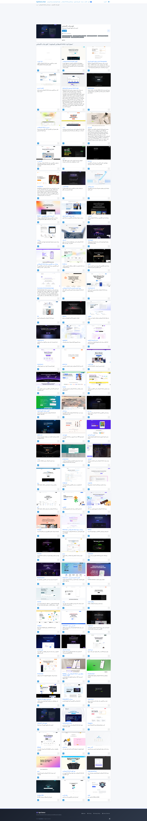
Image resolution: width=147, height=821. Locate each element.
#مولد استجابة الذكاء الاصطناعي (92, 35)
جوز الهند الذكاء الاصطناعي (68, 771)
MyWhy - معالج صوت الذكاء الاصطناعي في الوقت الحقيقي (72, 674)
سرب (38, 459)
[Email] (110, 819)
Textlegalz (90, 240)
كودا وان (90, 127)
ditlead (39, 747)
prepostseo (65, 459)
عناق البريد (65, 795)
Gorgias (39, 529)
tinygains (90, 723)
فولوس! (64, 507)
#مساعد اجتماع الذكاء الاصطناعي (103, 35)
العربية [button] (105, 1)
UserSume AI (91, 288)
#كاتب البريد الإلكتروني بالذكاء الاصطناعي (77, 37)
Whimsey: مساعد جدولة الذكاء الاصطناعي (72, 529)
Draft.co (64, 264)
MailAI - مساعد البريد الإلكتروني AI (45, 216)
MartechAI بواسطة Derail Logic (70, 88)
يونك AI (64, 240)
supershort (91, 699)
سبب (63, 127)
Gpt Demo (41, 812)
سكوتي (89, 316)
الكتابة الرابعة (40, 88)
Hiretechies (40, 674)
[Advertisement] (70, 15)
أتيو (38, 507)
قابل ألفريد (90, 364)
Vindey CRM (40, 795)
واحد (63, 601)
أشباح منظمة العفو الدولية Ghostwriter (97, 61)
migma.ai (90, 625)
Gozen (64, 387)
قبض (63, 158)
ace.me (90, 161)
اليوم (89, 1)
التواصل (90, 459)
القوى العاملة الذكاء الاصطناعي (69, 61)
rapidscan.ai (40, 340)
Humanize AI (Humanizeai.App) (45, 288)
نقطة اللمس (65, 186)
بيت (37, 4)
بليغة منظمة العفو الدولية (68, 216)
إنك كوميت (39, 61)
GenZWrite (40, 186)
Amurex (39, 553)
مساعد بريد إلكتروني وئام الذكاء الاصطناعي (47, 264)
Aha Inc (90, 507)
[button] (109, 2)
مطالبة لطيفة (91, 601)
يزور (64, 30)
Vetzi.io (64, 316)
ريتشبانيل (64, 411)
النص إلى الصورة (77, 1)
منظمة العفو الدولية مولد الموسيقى (53, 1)
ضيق (38, 771)
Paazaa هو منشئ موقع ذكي (44, 699)
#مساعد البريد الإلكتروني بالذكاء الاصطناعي (79, 35)
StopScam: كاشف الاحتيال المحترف (71, 577)
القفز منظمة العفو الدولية (43, 411)
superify (90, 483)
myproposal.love (92, 771)
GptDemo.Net (41, 2)
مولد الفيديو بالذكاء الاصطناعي (67, 1)
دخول (38, 387)
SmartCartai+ (91, 674)
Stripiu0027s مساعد (67, 699)
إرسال (82, 1)
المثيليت (90, 216)
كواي (89, 795)
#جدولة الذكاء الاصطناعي (66, 37)
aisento (39, 601)
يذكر (89, 577)
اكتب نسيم (90, 747)
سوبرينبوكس (91, 186)
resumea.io (40, 364)
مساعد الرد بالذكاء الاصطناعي (44, 4)
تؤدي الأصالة (40, 650)
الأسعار (85, 1)
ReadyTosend (40, 577)
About (84, 813)
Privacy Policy (97, 813)
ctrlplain (39, 625)
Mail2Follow (91, 88)
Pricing (90, 813)
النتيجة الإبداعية (91, 435)
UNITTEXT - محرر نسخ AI (68, 625)
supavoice (90, 553)
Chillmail (64, 483)
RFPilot (89, 529)
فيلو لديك (64, 435)
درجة (89, 387)
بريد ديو (89, 411)
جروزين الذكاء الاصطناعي (43, 127)
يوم (38, 483)
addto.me (39, 435)
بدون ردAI (39, 161)
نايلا (38, 316)
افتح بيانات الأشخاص (42, 723)
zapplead (64, 340)
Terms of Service (106, 813)
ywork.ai (64, 364)
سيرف (38, 240)
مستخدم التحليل (66, 650)
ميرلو (63, 553)
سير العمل (90, 650)
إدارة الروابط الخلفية (93, 340)
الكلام (89, 264)
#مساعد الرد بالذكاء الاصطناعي (67, 35)
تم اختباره (64, 747)
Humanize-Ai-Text (67, 723)
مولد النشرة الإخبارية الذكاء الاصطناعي (71, 288)
